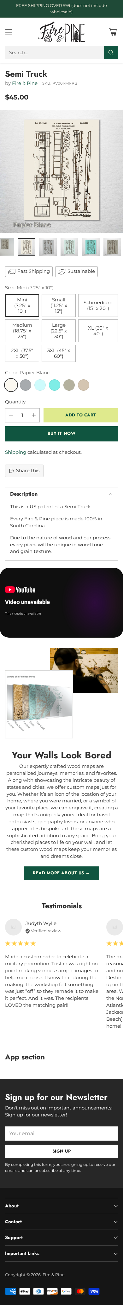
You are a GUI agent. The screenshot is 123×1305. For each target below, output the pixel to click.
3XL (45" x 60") (58, 353)
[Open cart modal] (112, 31)
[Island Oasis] (55, 385)
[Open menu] (8, 31)
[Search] (111, 52)
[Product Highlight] (61, 602)
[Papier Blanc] (11, 385)
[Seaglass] (40, 385)
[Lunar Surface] (26, 385)
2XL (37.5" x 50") (22, 353)
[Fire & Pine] (61, 31)
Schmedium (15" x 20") (98, 305)
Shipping (15, 452)
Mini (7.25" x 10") (22, 305)
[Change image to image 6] (112, 247)
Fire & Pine (25, 83)
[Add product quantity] (33, 415)
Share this (27, 470)
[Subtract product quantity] (11, 415)
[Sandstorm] (84, 385)
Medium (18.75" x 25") (22, 330)
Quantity (15, 402)
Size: (29, 288)
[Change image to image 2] (26, 247)
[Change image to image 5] (91, 247)
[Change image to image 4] (69, 247)
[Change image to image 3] (48, 247)
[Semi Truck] (61, 171)
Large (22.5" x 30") (58, 330)
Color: (27, 373)
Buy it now (61, 433)
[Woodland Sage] (69, 385)
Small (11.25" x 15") (58, 305)
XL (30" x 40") (98, 331)
